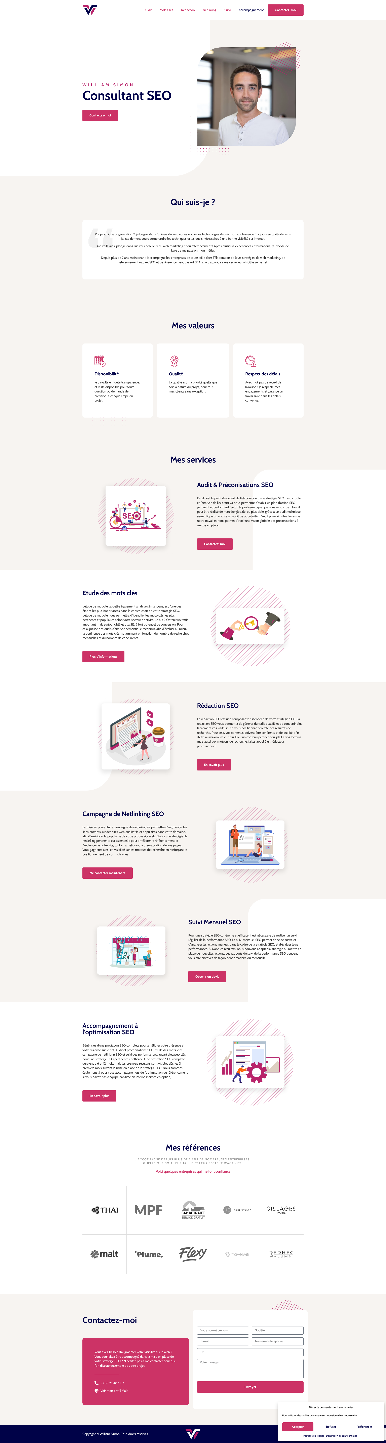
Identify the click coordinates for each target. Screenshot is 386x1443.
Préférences (364, 1427)
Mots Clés (166, 10)
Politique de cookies (313, 1435)
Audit (148, 10)
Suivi (227, 10)
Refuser (331, 1427)
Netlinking (209, 10)
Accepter (298, 1427)
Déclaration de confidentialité (341, 1435)
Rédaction (188, 10)
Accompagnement (251, 10)
